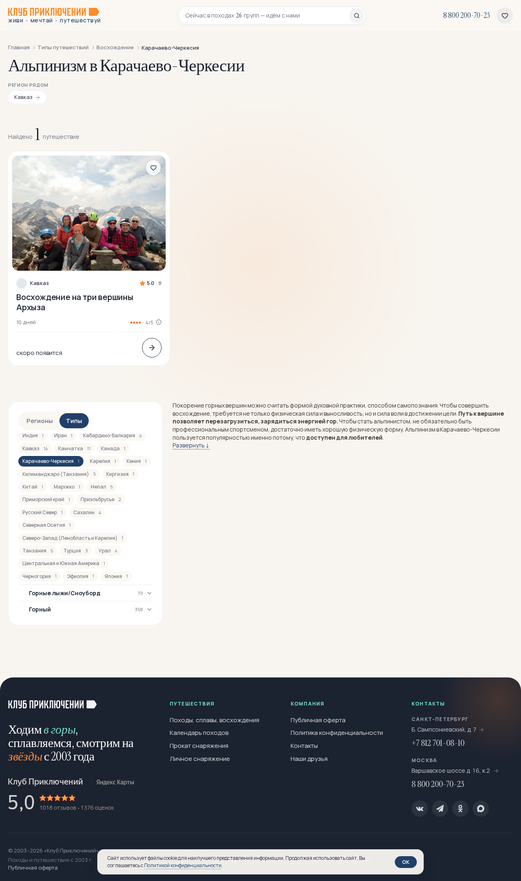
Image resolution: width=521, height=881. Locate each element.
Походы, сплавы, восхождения (214, 720)
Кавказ (39, 283)
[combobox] (267, 15)
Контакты (304, 745)
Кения (137, 461)
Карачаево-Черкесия (50, 461)
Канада (113, 448)
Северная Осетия (46, 525)
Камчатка (74, 448)
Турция (75, 550)
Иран (63, 435)
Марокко (67, 486)
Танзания (37, 550)
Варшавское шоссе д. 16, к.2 (451, 770)
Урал (108, 550)
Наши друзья (309, 758)
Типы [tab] (74, 420)
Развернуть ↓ (191, 445)
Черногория (39, 576)
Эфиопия (80, 576)
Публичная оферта (318, 720)
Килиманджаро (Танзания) (59, 474)
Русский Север (42, 512)
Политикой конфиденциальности (182, 865)
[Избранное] (505, 15)
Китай (32, 486)
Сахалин (87, 512)
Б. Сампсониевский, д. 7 (444, 729)
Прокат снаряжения (199, 745)
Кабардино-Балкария (112, 435)
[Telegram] (440, 808)
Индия (33, 435)
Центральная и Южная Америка (63, 563)
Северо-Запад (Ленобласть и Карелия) (72, 538)
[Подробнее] (152, 347)
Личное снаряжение (200, 758)
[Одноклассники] (460, 808)
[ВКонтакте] (420, 808)
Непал (102, 486)
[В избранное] (153, 167)
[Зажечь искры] (501, 697)
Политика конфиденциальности (337, 732)
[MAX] (481, 808)
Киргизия (120, 474)
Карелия (103, 461)
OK (405, 862)
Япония (116, 576)
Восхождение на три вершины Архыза (75, 302)
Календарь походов (199, 732)
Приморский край (46, 499)
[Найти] (356, 15)
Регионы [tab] (39, 420)
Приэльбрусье (101, 499)
